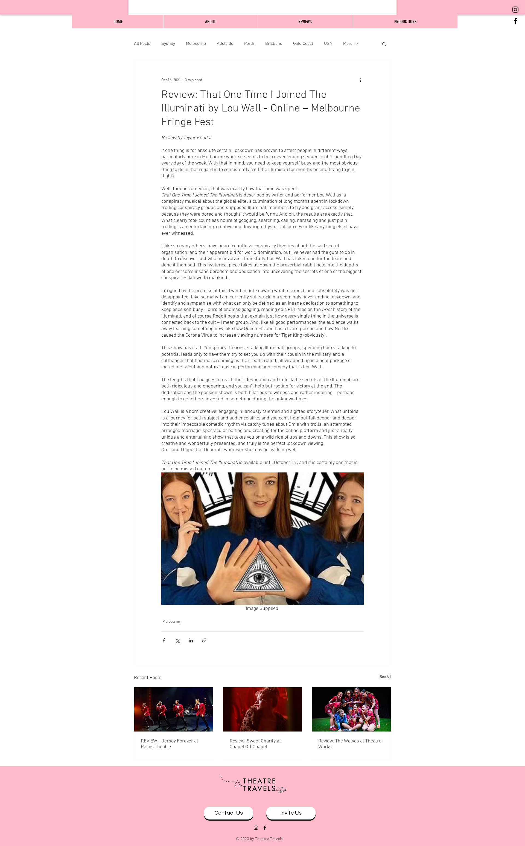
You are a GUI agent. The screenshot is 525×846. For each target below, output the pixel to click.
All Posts (142, 43)
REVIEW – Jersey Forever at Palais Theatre (169, 744)
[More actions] (360, 80)
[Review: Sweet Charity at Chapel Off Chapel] (262, 709)
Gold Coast (303, 43)
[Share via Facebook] (164, 640)
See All (385, 677)
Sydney (168, 43)
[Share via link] (204, 640)
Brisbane (273, 43)
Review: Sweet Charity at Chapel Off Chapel (255, 744)
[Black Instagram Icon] (515, 9)
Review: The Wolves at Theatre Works (349, 744)
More (347, 43)
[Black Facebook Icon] (515, 21)
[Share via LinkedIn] (190, 640)
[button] (384, 44)
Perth (249, 43)
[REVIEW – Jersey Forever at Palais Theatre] (173, 709)
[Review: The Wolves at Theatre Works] (351, 709)
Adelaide (225, 43)
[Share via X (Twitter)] (177, 640)
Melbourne (196, 43)
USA (328, 43)
